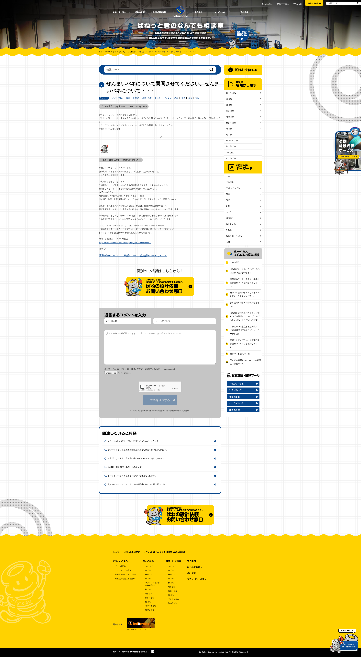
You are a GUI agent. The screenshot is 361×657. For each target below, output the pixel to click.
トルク (158, 98)
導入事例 (191, 561)
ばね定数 (230, 182)
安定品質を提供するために (126, 579)
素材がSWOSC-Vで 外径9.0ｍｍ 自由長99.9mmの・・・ (133, 255)
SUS (228, 200)
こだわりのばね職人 (123, 570)
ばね (228, 176)
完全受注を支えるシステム (126, 575)
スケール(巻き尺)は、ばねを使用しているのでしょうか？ (133, 441)
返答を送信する (160, 400)
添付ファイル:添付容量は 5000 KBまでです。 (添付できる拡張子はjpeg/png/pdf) (140, 369)
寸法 (183, 98)
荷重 (228, 194)
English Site (267, 4)
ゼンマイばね (117, 98)
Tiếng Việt (297, 4)
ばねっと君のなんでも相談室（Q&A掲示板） (166, 552)
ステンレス (231, 224)
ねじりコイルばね (234, 236)
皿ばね (229, 99)
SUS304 (229, 218)
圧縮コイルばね (233, 188)
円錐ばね (230, 116)
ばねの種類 (148, 561)
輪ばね (229, 134)
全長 (190, 98)
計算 (228, 206)
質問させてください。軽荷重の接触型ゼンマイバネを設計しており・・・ (244, 343)
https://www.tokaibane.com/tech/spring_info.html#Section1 (125, 242)
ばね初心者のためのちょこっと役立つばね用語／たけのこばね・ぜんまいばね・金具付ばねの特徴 (244, 316)
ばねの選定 (235, 262)
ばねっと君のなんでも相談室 (125, 52)
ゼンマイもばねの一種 (240, 354)
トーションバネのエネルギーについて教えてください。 (132, 475)
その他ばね (231, 158)
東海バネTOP (104, 52)
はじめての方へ (194, 567)
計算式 (136, 98)
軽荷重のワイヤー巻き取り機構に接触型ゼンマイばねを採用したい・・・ (244, 282)
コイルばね (231, 93)
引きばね (230, 111)
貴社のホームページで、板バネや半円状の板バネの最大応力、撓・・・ (139, 484)
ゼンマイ (167, 98)
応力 (228, 242)
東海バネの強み (120, 561)
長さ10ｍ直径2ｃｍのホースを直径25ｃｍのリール (245, 362)
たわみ (229, 230)
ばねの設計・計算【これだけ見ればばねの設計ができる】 (244, 271)
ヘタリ (229, 212)
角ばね (229, 128)
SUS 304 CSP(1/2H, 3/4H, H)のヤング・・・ (128, 467)
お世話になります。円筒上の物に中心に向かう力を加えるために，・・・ (140, 458)
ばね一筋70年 (120, 566)
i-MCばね (230, 152)
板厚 (128, 98)
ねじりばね (231, 123)
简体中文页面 (283, 4)
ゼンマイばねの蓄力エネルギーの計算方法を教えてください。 (244, 294)
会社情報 (191, 573)
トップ (116, 552)
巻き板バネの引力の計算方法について (244, 304)
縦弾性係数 (147, 98)
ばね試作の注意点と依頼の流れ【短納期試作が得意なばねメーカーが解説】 (244, 330)
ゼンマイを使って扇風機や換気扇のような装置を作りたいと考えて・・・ (140, 450)
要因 (197, 98)
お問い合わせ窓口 (131, 552)
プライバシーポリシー (197, 579)
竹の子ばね (231, 146)
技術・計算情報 (173, 561)
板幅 (176, 98)
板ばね (229, 105)
